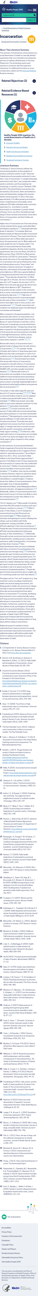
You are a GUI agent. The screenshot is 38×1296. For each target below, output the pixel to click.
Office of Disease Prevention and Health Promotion (13, 2)
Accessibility (6, 1228)
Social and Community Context (17, 160)
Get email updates (14, 1217)
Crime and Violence (29, 71)
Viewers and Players (9, 1249)
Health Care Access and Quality (17, 152)
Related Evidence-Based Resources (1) (15, 93)
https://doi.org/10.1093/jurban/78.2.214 (18, 1095)
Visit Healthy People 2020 (11, 1262)
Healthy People (12, 9)
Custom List (8, 15)
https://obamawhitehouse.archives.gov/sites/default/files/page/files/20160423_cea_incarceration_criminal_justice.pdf (19, 683)
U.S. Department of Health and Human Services (5, 2)
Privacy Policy (7, 1232)
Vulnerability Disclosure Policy (12, 1258)
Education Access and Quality (17, 147)
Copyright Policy (8, 1245)
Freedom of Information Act (12, 1236)
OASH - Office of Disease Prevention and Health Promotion (22, 1288)
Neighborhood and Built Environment (19, 156)
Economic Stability (13, 143)
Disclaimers (6, 1241)
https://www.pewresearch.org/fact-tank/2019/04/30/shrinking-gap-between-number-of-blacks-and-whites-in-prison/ (18, 760)
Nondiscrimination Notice (11, 1253)
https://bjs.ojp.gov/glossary (21, 653)
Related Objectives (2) (14, 81)
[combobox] (14, 20)
